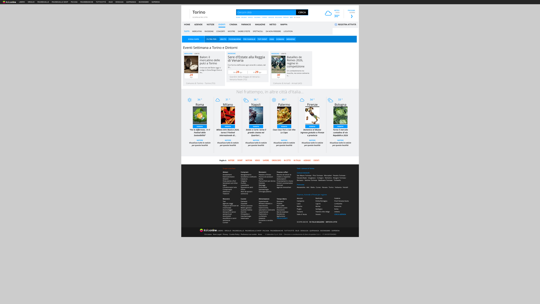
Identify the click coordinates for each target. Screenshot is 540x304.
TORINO (264, 17)
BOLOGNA (278, 17)
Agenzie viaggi (228, 203)
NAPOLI (250, 17)
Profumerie (263, 187)
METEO (272, 24)
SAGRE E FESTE (244, 31)
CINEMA (233, 24)
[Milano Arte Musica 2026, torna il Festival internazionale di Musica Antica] (228, 115)
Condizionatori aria (230, 187)
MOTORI (249, 160)
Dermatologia (264, 189)
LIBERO (22, 2)
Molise (318, 206)
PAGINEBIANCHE (86, 2)
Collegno (320, 178)
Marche (299, 206)
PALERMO (257, 17)
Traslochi (226, 194)
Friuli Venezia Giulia (341, 201)
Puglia (299, 209)
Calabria (337, 198)
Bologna (340, 104)
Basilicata (319, 198)
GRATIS (223, 39)
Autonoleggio (228, 210)
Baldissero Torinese (325, 180)
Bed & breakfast (282, 212)
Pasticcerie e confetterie (263, 215)
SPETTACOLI (258, 31)
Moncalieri (328, 175)
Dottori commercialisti (285, 183)
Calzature (244, 179)
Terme (261, 179)
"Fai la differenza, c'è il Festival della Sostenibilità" (200, 132)
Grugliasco (312, 178)
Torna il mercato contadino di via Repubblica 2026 (340, 132)
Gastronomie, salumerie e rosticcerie (267, 209)
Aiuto (260, 234)
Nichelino (328, 178)
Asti (308, 187)
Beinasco (300, 180)
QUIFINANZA (131, 2)
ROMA (238, 17)
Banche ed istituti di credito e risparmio (284, 176)
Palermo (284, 104)
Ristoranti (280, 201)
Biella (313, 187)
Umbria (337, 212)
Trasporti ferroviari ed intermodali (230, 206)
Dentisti (243, 212)
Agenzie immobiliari (284, 187)
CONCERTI (220, 31)
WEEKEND (290, 39)
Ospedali (244, 203)
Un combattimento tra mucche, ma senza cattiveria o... (298, 73)
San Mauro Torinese (304, 175)
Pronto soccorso (247, 205)
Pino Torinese (318, 175)
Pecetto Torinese (339, 175)
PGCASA (74, 2)
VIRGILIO (31, 2)
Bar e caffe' (280, 205)
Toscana (300, 212)
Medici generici (246, 208)
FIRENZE (286, 17)
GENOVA (271, 17)
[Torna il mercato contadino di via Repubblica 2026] (340, 115)
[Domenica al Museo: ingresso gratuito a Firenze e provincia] (312, 115)
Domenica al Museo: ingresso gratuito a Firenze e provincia (312, 132)
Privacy (225, 234)
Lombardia (338, 204)
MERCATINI (197, 31)
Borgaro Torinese (339, 178)
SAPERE (266, 160)
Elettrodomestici (229, 177)
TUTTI (186, 31)
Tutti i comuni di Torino (305, 168)
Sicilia (336, 209)
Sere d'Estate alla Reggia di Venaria (246, 59)
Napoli (256, 104)
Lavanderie (245, 185)
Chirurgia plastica (265, 191)
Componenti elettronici (227, 190)
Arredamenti (227, 175)
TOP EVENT (262, 39)
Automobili (227, 216)
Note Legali (217, 234)
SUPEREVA (156, 2)
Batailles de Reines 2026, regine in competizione (295, 61)
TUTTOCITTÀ (101, 2)
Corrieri (225, 222)
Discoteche (281, 210)
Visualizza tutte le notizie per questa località (200, 144)
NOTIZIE (210, 24)
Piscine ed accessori (266, 177)
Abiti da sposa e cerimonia (246, 192)
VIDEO (257, 160)
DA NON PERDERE (273, 31)
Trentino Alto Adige (323, 212)
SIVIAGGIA (119, 2)
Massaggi (262, 185)
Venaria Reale (302, 178)
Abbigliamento (246, 175)
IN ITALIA (297, 17)
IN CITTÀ (287, 160)
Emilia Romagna (321, 201)
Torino (199, 12)
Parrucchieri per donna (267, 181)
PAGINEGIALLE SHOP (60, 2)
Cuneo (318, 187)
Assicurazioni (281, 179)
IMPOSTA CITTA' (331, 222)
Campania (300, 201)
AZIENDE (198, 24)
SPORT (240, 160)
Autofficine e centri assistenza (229, 219)
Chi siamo (208, 234)
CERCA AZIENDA (340, 214)
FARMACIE (246, 24)
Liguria (318, 204)
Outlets (243, 183)
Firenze (312, 104)
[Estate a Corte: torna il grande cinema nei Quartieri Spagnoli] (256, 115)
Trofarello (337, 180)
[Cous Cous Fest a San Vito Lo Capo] (284, 115)
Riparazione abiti (247, 187)
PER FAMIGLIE (249, 39)
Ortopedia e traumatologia (246, 215)
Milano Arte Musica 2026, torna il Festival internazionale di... (227, 132)
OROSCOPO (276, 160)
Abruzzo (300, 198)
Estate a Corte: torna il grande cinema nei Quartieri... (256, 132)
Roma (200, 104)
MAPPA (283, 24)
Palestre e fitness (265, 175)
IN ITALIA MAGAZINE (316, 222)
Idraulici (226, 179)
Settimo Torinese (311, 180)
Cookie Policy (234, 234)
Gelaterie (262, 218)
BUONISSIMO (144, 2)
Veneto (318, 214)
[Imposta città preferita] (185, 12)
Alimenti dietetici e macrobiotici (265, 204)
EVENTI (222, 24)
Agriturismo (281, 216)
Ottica (243, 189)
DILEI (111, 2)
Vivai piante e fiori (229, 181)
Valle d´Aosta (302, 214)
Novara (324, 187)
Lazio (299, 204)
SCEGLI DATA (193, 39)
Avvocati (280, 185)
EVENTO (200, 126)
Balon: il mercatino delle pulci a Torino (210, 60)
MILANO (244, 17)
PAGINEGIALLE (43, 2)
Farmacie (244, 201)
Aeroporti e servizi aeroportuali (229, 213)
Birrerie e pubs (282, 208)
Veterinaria (245, 218)
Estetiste (262, 183)
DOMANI (280, 39)
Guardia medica (246, 210)
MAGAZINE (260, 24)
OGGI (271, 39)
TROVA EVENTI (282, 218)
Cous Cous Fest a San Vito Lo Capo (284, 131)
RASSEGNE (209, 31)
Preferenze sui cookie (249, 234)
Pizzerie (279, 203)
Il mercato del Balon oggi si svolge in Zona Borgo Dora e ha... (211, 70)
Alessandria (301, 187)
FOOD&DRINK (235, 39)
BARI (291, 17)
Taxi (224, 201)
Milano (228, 104)
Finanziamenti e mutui (285, 181)
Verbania (338, 187)
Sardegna (319, 209)
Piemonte (337, 206)
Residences (281, 214)
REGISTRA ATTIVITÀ (347, 24)
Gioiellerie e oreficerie (248, 177)
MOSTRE (231, 31)
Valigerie (244, 181)
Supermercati (263, 201)
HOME (187, 24)
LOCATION (288, 31)
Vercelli (345, 187)
